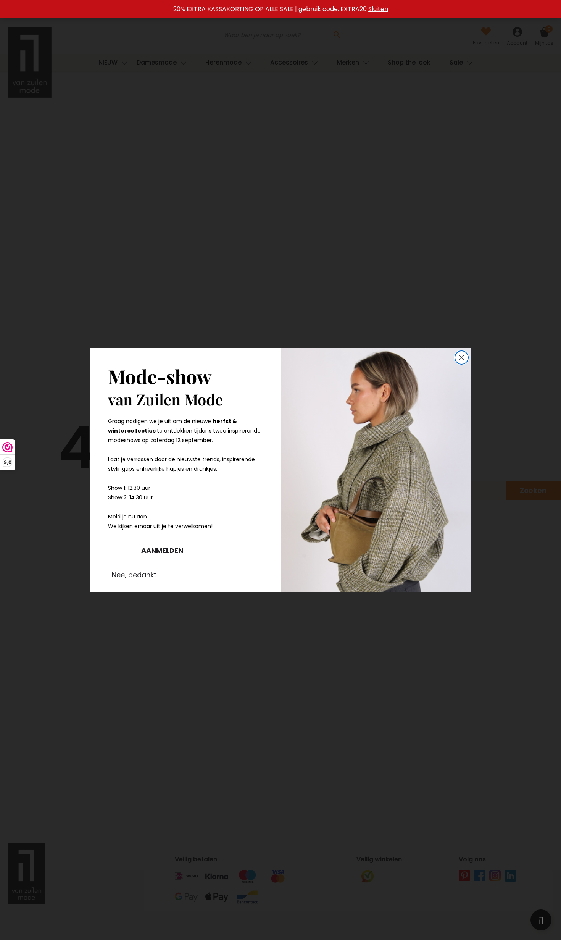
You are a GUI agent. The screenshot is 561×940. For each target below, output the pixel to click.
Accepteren (229, 500)
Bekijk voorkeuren (331, 500)
